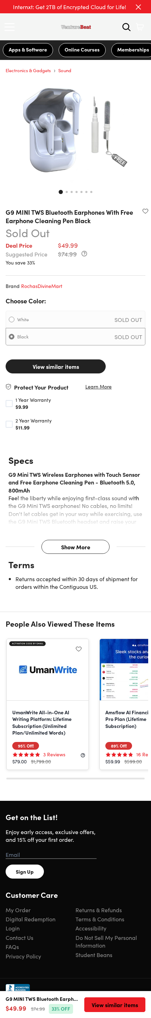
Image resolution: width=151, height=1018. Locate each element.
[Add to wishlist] (145, 211)
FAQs (12, 946)
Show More (75, 547)
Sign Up (25, 871)
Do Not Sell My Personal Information (106, 941)
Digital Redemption (30, 919)
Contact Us (19, 937)
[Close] (138, 7)
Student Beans (94, 954)
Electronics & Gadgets (28, 70)
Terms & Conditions (100, 919)
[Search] (126, 27)
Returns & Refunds (99, 910)
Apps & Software (28, 49)
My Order (18, 910)
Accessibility (91, 928)
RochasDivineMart (42, 285)
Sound (64, 70)
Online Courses (82, 49)
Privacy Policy (23, 956)
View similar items (56, 366)
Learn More (98, 386)
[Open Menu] (11, 27)
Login (13, 928)
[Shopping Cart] (140, 27)
